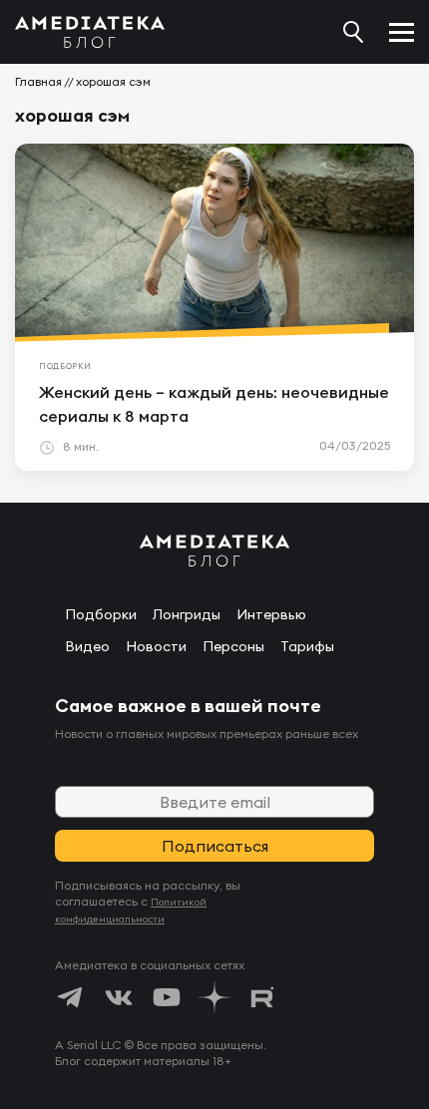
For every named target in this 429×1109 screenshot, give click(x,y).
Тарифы (307, 646)
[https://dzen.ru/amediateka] (214, 997)
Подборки (101, 614)
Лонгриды (186, 614)
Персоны (233, 646)
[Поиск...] (353, 32)
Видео (87, 646)
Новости (156, 646)
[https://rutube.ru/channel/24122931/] (262, 997)
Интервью (271, 614)
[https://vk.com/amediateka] (119, 997)
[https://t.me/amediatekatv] (71, 997)
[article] (214, 307)
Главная (38, 81)
